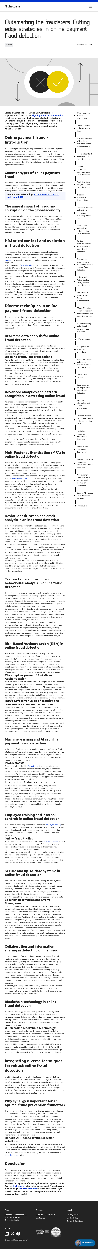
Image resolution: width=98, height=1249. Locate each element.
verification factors (19, 478)
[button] (90, 7)
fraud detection (11, 1155)
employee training (53, 825)
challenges (9, 260)
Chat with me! (87, 1243)
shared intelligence (29, 265)
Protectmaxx (32, 766)
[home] (12, 6)
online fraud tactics (50, 841)
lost (40, 221)
